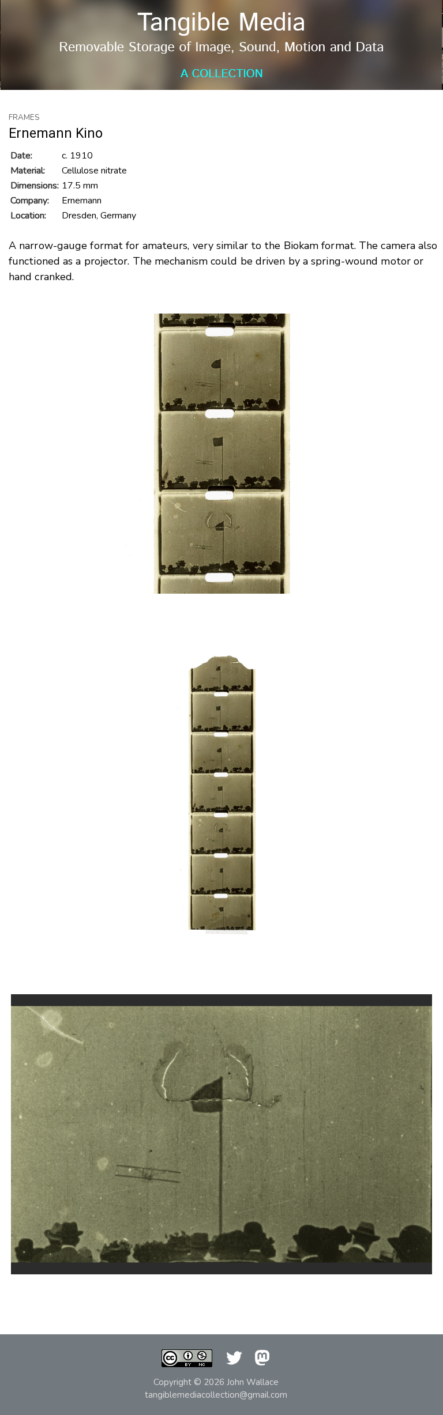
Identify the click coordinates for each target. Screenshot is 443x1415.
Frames (24, 117)
